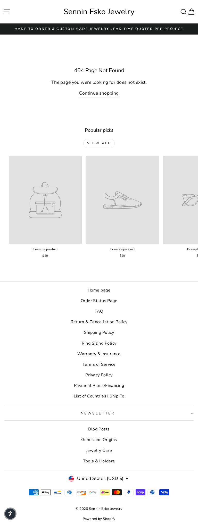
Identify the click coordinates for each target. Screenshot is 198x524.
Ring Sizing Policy (99, 343)
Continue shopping (99, 93)
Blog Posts (99, 429)
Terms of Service (99, 364)
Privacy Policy (98, 375)
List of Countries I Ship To (99, 396)
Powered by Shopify (99, 519)
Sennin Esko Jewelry (99, 11)
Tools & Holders (99, 461)
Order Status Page (99, 301)
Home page (99, 290)
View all (99, 143)
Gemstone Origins (99, 440)
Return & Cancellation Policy (99, 322)
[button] (10, 514)
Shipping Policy (99, 332)
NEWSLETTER (98, 413)
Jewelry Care (99, 450)
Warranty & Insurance (99, 354)
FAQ (99, 311)
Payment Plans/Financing (99, 385)
